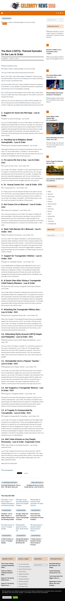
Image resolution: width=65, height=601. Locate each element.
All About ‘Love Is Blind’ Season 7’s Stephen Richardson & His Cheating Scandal (7, 516)
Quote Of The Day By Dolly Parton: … (7, 579)
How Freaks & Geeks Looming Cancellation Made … (7, 565)
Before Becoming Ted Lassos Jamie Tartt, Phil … (55, 138)
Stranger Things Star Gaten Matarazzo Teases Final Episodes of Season (22, 516)
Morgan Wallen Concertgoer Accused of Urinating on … (54, 94)
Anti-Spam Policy (23, 586)
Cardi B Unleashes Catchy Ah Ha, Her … (55, 572)
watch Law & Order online (24, 105)
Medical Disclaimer (24, 574)
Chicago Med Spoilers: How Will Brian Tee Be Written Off (22, 541)
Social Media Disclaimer (25, 569)
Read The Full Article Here (9, 463)
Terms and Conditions (24, 567)
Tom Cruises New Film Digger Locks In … (56, 577)
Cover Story (51, 197)
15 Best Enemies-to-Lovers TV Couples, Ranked (7, 541)
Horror (49, 206)
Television (6, 18)
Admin (5, 58)
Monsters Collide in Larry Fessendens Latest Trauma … (53, 51)
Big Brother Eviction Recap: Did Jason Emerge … (55, 583)
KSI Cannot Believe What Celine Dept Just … (54, 76)
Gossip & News (52, 204)
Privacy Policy (22, 571)
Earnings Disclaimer (24, 579)
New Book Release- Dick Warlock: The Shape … (55, 565)
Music (49, 214)
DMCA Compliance (23, 581)
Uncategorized (52, 224)
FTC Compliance (23, 576)
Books (49, 192)
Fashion (50, 201)
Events (50, 199)
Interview (51, 209)
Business (50, 194)
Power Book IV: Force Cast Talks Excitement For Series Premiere (37, 516)
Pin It (26, 473)
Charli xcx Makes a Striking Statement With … (7, 573)
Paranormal (51, 216)
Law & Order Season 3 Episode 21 (22, 76)
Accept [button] (15, 597)
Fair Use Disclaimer (24, 564)
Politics (50, 219)
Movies (50, 211)
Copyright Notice (23, 584)
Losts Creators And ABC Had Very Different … (55, 180)
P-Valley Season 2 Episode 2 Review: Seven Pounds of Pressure (35, 542)
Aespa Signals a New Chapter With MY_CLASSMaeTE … (52, 118)
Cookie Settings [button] (7, 597)
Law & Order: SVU (9, 84)
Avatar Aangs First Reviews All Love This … (54, 162)
